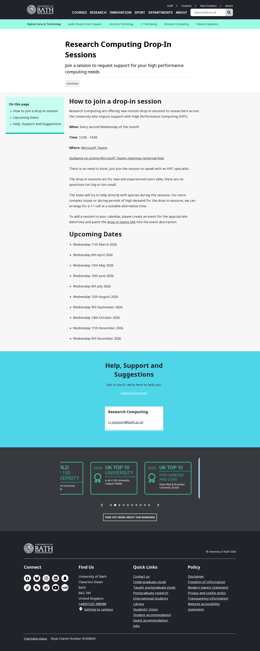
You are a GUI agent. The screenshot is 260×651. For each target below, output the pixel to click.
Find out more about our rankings (130, 517)
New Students (208, 5)
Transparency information (208, 598)
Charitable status (35, 639)
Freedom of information (206, 582)
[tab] (111, 505)
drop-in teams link (121, 222)
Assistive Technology (121, 24)
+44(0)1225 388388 (92, 604)
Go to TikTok (27, 587)
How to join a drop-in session (35, 111)
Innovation (120, 12)
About (181, 12)
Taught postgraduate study (154, 587)
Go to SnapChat (64, 578)
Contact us (141, 576)
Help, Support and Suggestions (37, 124)
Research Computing (176, 24)
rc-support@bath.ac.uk (125, 422)
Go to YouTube (55, 587)
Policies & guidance (207, 24)
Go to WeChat (36, 587)
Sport (140, 12)
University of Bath (41, 10)
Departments (160, 12)
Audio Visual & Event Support (85, 24)
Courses (79, 12)
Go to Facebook (27, 578)
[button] (102, 505)
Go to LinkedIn (55, 578)
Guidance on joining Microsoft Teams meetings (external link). (116, 158)
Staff (170, 5)
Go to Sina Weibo (46, 587)
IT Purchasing (149, 24)
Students (186, 5)
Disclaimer (196, 576)
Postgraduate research (150, 593)
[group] (83, 478)
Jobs (136, 626)
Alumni (229, 5)
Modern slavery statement (208, 587)
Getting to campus (98, 609)
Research (98, 12)
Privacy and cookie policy (207, 593)
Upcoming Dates (26, 117)
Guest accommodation (150, 620)
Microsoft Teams (94, 148)
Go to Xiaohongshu (64, 587)
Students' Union (145, 609)
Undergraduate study (149, 582)
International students (150, 598)
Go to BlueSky (36, 578)
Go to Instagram (46, 578)
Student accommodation (152, 615)
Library (138, 604)
